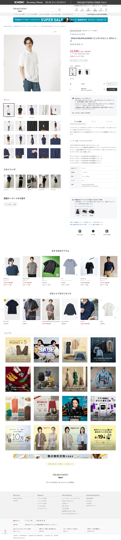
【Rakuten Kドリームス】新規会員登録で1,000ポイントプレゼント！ (41, 524)
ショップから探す (42, 501)
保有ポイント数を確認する (93, 529)
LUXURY (15, 500)
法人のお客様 (65, 508)
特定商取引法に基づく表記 (69, 511)
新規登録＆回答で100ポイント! (82, 5)
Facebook (89, 501)
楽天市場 (104, 5)
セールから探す (42, 506)
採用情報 (56, 535)
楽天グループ (95, 5)
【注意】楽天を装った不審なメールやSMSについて (60, 464)
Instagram (89, 503)
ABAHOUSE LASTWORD (78, 34)
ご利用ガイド (65, 503)
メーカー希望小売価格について (95, 224)
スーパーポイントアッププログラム (71, 498)
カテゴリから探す (42, 503)
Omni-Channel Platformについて (70, 513)
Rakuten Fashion (8, 26)
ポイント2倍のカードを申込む (70, 529)
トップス (29, 26)
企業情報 (15, 535)
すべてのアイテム (42, 508)
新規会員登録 (89, 498)
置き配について (88, 222)
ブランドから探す (42, 498)
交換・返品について (98, 222)
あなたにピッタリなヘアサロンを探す (22, 529)
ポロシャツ (36, 26)
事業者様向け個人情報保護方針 (36, 535)
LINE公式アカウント (91, 505)
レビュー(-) (109, 121)
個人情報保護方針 (23, 535)
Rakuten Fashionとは (67, 501)
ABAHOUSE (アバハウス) (19, 26)
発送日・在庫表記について (76, 222)
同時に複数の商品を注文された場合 (78, 224)
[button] (32, 63)
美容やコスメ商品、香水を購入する (47, 529)
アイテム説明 (77, 121)
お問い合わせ (65, 506)
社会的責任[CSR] (49, 535)
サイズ (93, 121)
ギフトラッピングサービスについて (84, 206)
